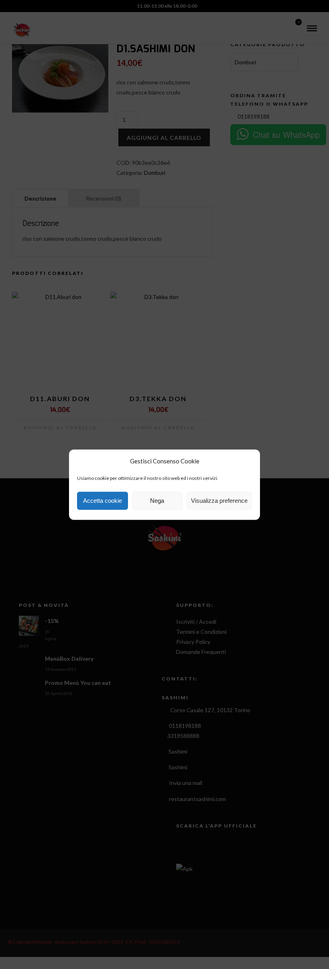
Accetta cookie (102, 500)
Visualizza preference (219, 500)
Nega (157, 500)
